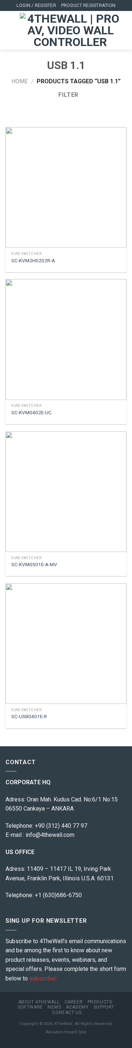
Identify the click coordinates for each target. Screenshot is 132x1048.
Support (104, 1007)
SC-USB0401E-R (29, 716)
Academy (77, 1007)
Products (100, 1002)
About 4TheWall (39, 1002)
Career (74, 1002)
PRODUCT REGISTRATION (88, 5)
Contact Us (66, 1012)
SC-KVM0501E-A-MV (34, 564)
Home (19, 81)
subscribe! (43, 978)
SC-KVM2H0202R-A (33, 260)
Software (30, 1007)
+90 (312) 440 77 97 (61, 825)
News (54, 1007)
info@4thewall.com (50, 834)
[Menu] (10, 30)
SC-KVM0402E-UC (31, 412)
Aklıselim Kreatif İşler (66, 1031)
